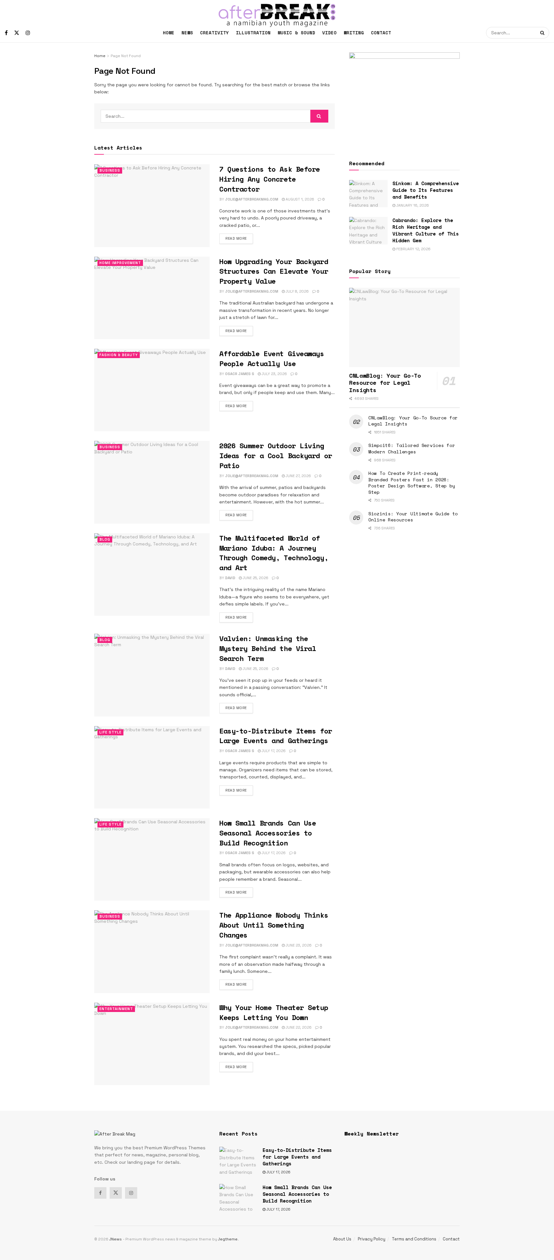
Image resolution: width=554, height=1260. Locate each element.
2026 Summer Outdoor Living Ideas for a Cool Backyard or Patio (275, 455)
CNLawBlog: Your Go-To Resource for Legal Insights (385, 382)
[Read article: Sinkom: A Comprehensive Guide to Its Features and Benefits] (368, 194)
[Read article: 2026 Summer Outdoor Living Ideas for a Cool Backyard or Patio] (152, 482)
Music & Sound (296, 32)
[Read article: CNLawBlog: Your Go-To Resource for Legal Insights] (404, 327)
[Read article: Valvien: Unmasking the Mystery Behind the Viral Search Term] (152, 675)
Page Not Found (126, 55)
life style (110, 732)
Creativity (214, 32)
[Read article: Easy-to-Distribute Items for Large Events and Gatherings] (152, 767)
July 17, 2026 (273, 751)
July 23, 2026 (274, 374)
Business (109, 170)
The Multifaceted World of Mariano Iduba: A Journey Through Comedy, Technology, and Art (273, 553)
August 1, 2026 (299, 199)
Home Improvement (120, 263)
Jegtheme (228, 1239)
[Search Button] (543, 33)
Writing (354, 32)
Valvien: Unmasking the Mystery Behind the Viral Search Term (267, 648)
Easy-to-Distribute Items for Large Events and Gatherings (275, 735)
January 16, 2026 (412, 205)
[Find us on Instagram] (28, 33)
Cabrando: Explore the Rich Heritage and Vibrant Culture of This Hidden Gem (425, 230)
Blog (104, 539)
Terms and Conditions (414, 1239)
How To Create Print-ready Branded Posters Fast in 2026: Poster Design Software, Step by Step (411, 482)
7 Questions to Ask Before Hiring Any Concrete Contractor (269, 179)
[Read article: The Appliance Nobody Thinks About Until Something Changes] (152, 951)
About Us (342, 1239)
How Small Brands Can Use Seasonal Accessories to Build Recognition (267, 833)
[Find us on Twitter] (16, 33)
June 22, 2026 (298, 1027)
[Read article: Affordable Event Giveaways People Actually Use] (152, 390)
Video (329, 32)
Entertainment (116, 1009)
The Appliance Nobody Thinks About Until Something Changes (273, 925)
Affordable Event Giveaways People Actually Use (271, 358)
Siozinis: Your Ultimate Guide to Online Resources (413, 516)
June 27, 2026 (298, 476)
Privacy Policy (371, 1239)
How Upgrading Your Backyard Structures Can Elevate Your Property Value (273, 271)
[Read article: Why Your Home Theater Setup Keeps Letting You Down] (152, 1044)
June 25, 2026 (255, 578)
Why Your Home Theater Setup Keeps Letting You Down (273, 1012)
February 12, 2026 (413, 249)
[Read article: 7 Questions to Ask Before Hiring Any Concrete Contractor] (152, 205)
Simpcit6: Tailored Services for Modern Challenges (411, 448)
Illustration (253, 32)
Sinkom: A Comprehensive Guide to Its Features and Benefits (425, 190)
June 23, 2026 (298, 945)
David (230, 578)
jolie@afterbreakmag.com (251, 199)
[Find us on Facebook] (6, 33)
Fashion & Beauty (118, 355)
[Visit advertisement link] (404, 98)
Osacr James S (239, 374)
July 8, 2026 (297, 291)
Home (168, 32)
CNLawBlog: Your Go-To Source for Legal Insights (413, 420)
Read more (239, 238)
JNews (115, 1239)
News (187, 32)
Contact (381, 32)
